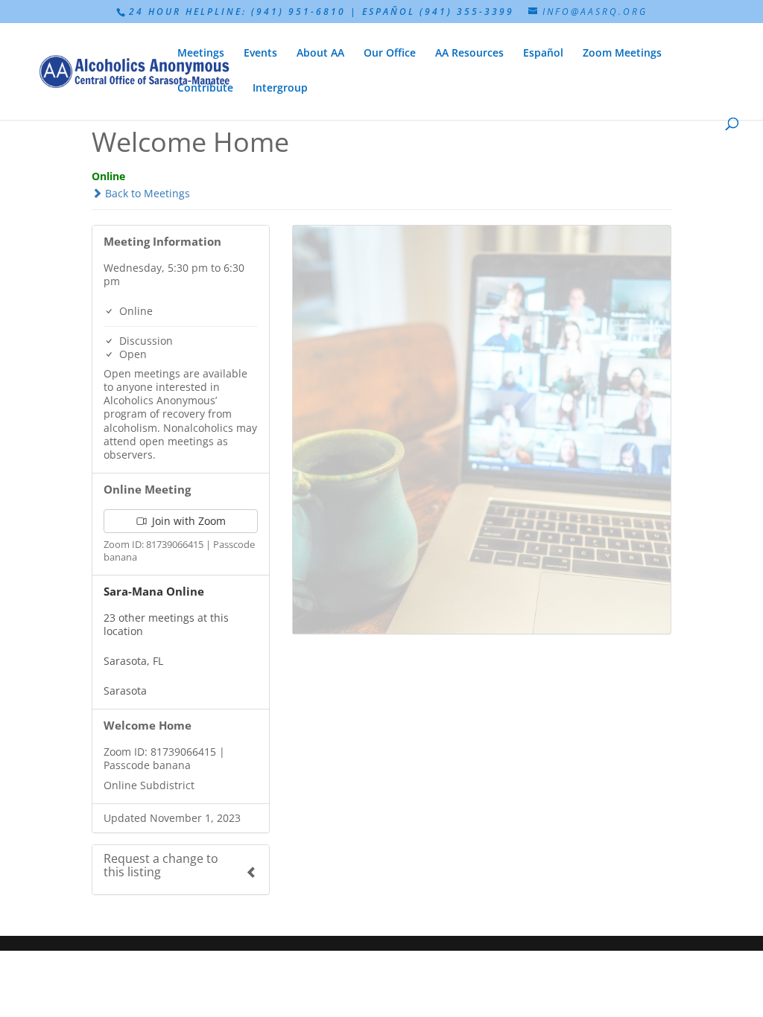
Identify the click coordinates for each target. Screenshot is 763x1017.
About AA (320, 54)
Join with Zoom (187, 521)
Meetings (200, 54)
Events (260, 54)
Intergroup (280, 89)
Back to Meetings (146, 193)
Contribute (205, 89)
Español (543, 54)
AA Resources (469, 54)
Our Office (390, 54)
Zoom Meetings (622, 54)
